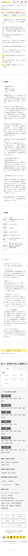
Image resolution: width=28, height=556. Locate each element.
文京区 (25, 5)
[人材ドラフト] (5, 2)
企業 (9, 472)
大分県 (19, 449)
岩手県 (11, 398)
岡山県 (11, 440)
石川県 (11, 407)
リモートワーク (5, 492)
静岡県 (6, 424)
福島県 (2, 401)
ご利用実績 (7, 520)
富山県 (6, 407)
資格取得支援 (4, 508)
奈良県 (19, 431)
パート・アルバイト (7, 484)
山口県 (19, 440)
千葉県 (13, 379)
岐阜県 (2, 424)
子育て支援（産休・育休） (7, 500)
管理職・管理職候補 (16, 503)
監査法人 (14, 472)
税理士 (2, 462)
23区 (22, 5)
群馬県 (21, 375)
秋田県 (19, 398)
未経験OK (11, 505)
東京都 (18, 5)
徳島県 (23, 440)
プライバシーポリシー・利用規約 (13, 525)
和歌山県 (3, 433)
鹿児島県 (3, 452)
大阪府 (11, 431)
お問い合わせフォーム (14, 543)
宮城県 (15, 398)
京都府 (6, 431)
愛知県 (11, 424)
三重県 (15, 424)
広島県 (15, 440)
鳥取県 (2, 440)
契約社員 (11, 481)
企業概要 (14, 15)
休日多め (10, 495)
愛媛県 (6, 443)
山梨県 (19, 407)
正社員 (3, 481)
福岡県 (2, 449)
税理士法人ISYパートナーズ (8, 7)
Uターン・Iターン (14, 492)
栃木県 (13, 375)
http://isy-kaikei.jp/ (13, 224)
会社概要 (20, 516)
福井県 (15, 407)
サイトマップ (20, 520)
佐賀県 (6, 449)
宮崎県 (23, 449)
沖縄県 (7, 452)
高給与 (3, 505)
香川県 (2, 443)
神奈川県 (6, 383)
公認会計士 (7, 462)
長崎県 (11, 449)
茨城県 (6, 375)
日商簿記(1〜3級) (5, 464)
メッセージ (22, 15)
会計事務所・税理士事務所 (7, 498)
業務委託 (17, 484)
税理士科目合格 (15, 462)
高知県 (11, 443)
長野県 (23, 407)
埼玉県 (6, 379)
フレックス (4, 495)
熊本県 (15, 449)
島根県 (6, 440)
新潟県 (2, 407)
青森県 (6, 398)
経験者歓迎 (18, 505)
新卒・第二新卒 (19, 500)
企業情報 (5, 15)
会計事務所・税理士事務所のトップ (8, 5)
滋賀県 (2, 431)
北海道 (2, 398)
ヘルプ (7, 516)
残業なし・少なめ (5, 503)
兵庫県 (15, 431)
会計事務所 (4, 472)
